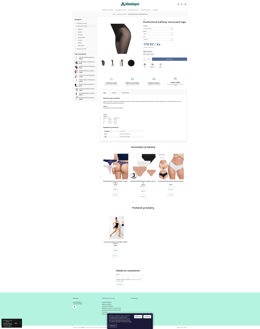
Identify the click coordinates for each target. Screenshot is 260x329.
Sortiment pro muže (82, 23)
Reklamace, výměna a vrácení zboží (111, 308)
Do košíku (170, 59)
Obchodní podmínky (107, 306)
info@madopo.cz (77, 302)
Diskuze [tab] (114, 93)
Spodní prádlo (81, 37)
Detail (114, 194)
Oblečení (80, 29)
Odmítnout (138, 316)
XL (144, 189)
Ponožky (80, 40)
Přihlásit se (119, 284)
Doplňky (80, 32)
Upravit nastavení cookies (106, 327)
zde (130, 321)
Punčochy (80, 34)
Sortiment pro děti (81, 48)
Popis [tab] (104, 93)
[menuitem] (107, 10)
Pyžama (80, 43)
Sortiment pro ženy (82, 26)
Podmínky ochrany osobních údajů (111, 310)
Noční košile (81, 45)
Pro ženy (122, 131)
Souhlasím (147, 316)
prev (100, 177)
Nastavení (113, 325)
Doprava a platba (106, 304)
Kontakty (104, 312)
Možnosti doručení (148, 53)
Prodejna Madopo (107, 302)
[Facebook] (74, 306)
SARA (144, 19)
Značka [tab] (125, 93)
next (186, 177)
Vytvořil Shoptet (183, 327)
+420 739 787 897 (77, 304)
